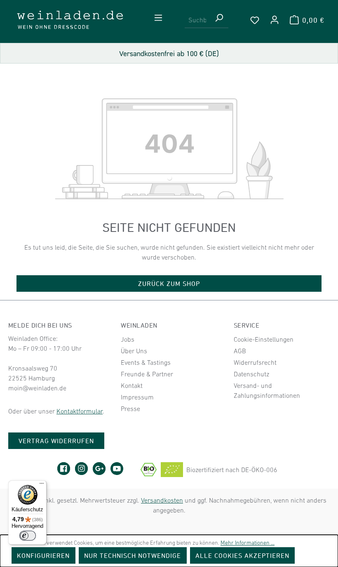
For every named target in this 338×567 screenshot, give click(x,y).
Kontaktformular (79, 411)
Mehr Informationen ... (248, 542)
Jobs (127, 339)
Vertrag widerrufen (56, 440)
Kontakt (132, 385)
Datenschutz (251, 374)
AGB (240, 350)
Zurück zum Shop (169, 283)
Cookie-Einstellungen (263, 339)
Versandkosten (162, 500)
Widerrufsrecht (255, 362)
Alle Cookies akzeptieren (242, 555)
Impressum (137, 397)
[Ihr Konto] (274, 20)
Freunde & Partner (147, 374)
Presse (130, 408)
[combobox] (197, 20)
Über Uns (134, 350)
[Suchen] (218, 20)
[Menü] (158, 18)
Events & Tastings (146, 362)
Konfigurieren (43, 555)
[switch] (27, 536)
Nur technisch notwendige (132, 555)
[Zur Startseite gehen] (70, 19)
